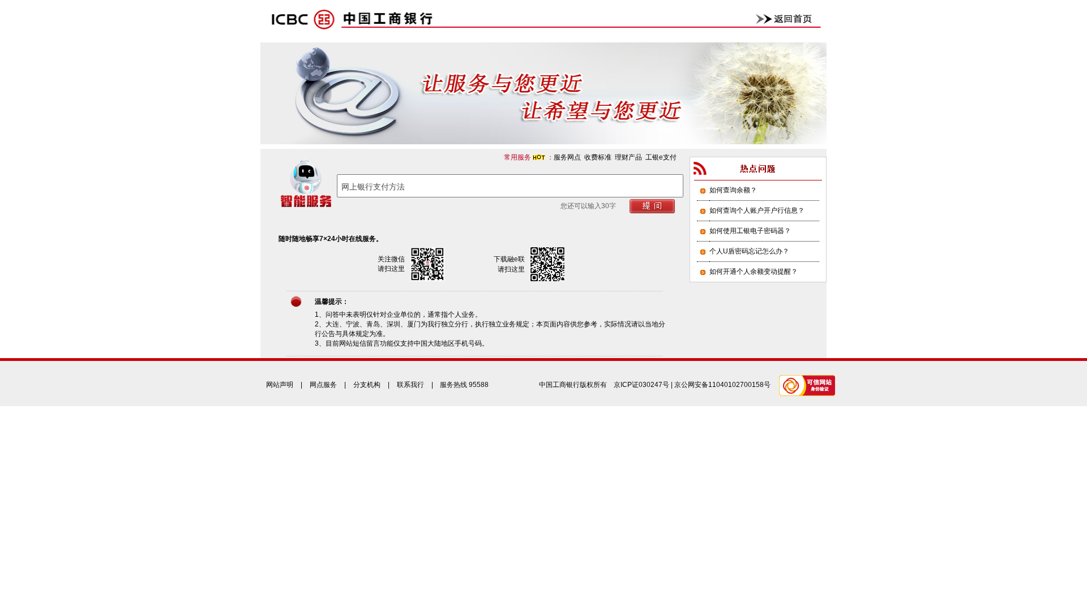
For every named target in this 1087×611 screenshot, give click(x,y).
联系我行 (410, 385)
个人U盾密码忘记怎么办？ (749, 251)
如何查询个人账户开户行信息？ (756, 210)
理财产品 (628, 157)
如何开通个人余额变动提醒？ (753, 272)
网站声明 (279, 385)
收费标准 (597, 157)
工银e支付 (661, 157)
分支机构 (366, 385)
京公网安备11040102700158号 (722, 385)
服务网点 (567, 157)
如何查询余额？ (733, 190)
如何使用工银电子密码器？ (750, 231)
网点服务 (323, 385)
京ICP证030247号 (641, 385)
